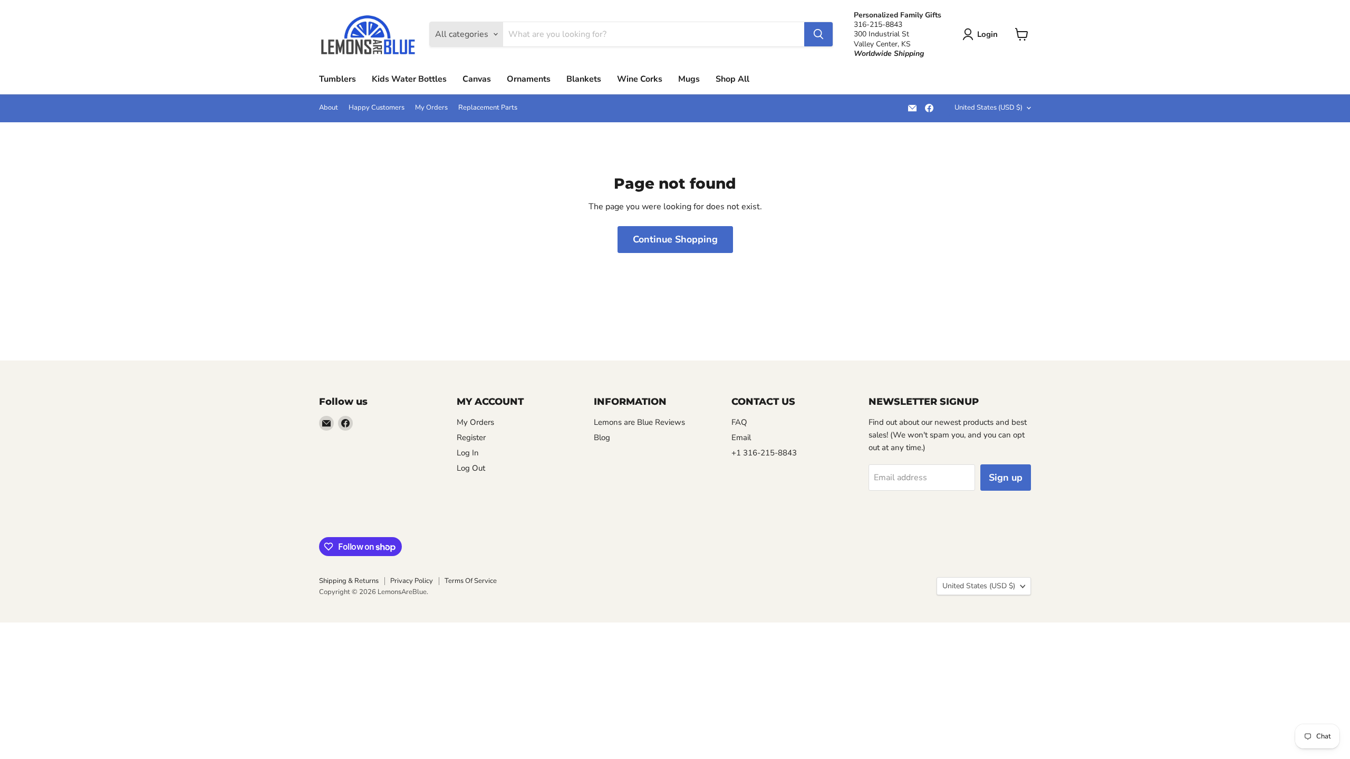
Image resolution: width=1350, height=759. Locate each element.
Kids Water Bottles (409, 79)
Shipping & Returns (349, 581)
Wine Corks (639, 79)
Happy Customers (376, 108)
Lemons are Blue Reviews (639, 422)
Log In (468, 452)
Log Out (471, 468)
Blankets (583, 79)
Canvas (476, 79)
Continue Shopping (675, 239)
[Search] (818, 34)
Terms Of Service (471, 581)
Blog (602, 437)
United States (988, 107)
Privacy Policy (411, 581)
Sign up (1006, 477)
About (328, 108)
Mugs (689, 79)
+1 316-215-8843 (764, 452)
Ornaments (529, 79)
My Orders (431, 108)
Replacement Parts (487, 108)
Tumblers (337, 79)
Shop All (732, 79)
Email (741, 437)
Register (471, 437)
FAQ (739, 422)
